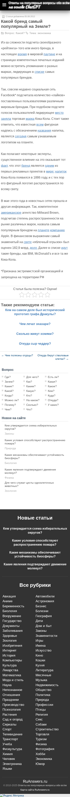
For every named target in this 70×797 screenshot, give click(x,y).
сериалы (9, 724)
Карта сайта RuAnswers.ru (35, 789)
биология (11, 462)
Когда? (9, 395)
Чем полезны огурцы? (17, 355)
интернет (10, 650)
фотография (45, 749)
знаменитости (46, 636)
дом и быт (44, 626)
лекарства (10, 670)
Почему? (10, 404)
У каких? (53, 404)
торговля (42, 734)
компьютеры (12, 660)
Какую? (31, 390)
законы (9, 433)
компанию (57, 230)
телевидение (12, 734)
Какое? (52, 386)
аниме (7, 601)
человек (9, 759)
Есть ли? (53, 377)
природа (10, 448)
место (59, 112)
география (44, 616)
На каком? (32, 400)
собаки (41, 724)
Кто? (29, 395)
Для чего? (32, 377)
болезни (42, 611)
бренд (25, 165)
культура (10, 665)
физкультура (12, 749)
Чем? (8, 409)
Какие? (9, 386)
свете (28, 242)
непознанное (12, 690)
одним (49, 165)
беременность (13, 606)
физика (9, 477)
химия (8, 754)
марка (30, 118)
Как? (29, 381)
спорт (7, 729)
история (9, 655)
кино (39, 655)
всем (40, 124)
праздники (11, 700)
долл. (34, 247)
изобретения (12, 645)
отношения (11, 695)
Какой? (20, 33)
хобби (40, 754)
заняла (6, 118)
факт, (4, 165)
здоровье (10, 636)
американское (11, 212)
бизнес (41, 606)
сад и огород (13, 719)
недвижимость (47, 685)
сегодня (20, 136)
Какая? (52, 381)
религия (42, 714)
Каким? (31, 386)
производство (13, 705)
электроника (12, 764)
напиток (60, 171)
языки (7, 769)
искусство (43, 650)
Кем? (51, 390)
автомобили (45, 596)
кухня (40, 665)
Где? (8, 377)
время (22, 54)
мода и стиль (13, 680)
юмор (40, 764)
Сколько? (32, 404)
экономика (44, 33)
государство (12, 621)
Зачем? (9, 381)
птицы (41, 709)
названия (44, 130)
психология (12, 709)
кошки (40, 660)
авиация (9, 596)
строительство (47, 729)
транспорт (10, 739)
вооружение (12, 616)
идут (64, 247)
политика (43, 695)
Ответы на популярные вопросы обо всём (39, 3)
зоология (11, 490)
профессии (44, 705)
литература (44, 670)
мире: (50, 171)
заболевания (13, 631)
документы (11, 626)
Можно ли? (12, 400)
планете (43, 230)
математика (12, 675)
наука (7, 685)
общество (43, 690)
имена (41, 645)
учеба (7, 744)
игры (39, 640)
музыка (41, 680)
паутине (49, 54)
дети (39, 621)
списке (39, 71)
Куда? (51, 395)
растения (10, 714)
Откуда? (53, 400)
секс (39, 719)
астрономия (45, 601)
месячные (43, 675)
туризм (41, 739)
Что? (29, 409)
